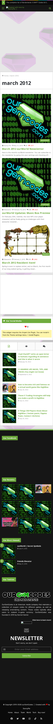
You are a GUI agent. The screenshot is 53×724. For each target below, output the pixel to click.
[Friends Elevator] (8, 567)
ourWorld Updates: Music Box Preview (26, 213)
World (28, 712)
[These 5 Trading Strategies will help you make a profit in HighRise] (9, 401)
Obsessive (7, 210)
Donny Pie (7, 145)
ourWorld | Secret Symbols (29, 546)
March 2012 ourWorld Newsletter (23, 149)
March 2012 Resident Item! (18, 262)
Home (6, 76)
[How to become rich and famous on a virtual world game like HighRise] (9, 388)
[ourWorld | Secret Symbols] (8, 551)
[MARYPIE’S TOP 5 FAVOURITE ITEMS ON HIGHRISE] (43, 525)
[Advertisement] (26, 40)
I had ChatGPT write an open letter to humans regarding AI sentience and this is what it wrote (33, 356)
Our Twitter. (9, 579)
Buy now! (41, 712)
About (16, 712)
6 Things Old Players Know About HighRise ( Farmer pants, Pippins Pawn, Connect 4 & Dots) (32, 413)
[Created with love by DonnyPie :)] (16, 8)
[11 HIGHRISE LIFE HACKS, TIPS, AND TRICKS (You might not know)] (9, 375)
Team (23, 712)
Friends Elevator (24, 561)
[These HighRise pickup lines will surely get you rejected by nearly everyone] (10, 522)
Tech (34, 712)
